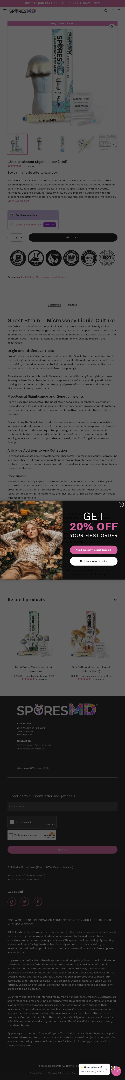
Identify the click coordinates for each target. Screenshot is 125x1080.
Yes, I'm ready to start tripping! (93, 550)
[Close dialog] (121, 504)
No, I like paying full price (93, 561)
